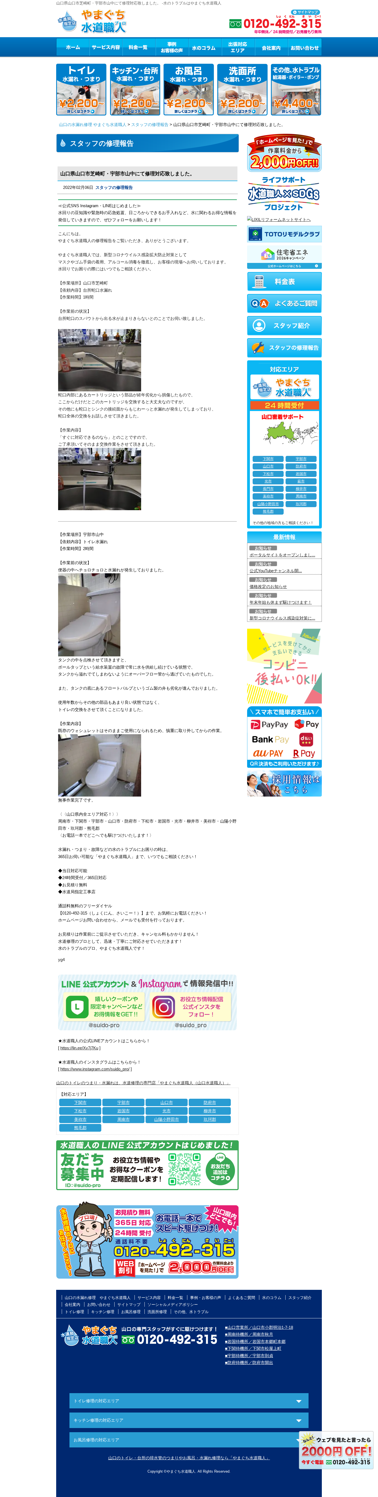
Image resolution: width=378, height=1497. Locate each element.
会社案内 (271, 47)
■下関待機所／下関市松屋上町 (253, 1348)
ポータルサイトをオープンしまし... (282, 555)
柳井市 (210, 1110)
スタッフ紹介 (300, 1297)
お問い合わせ (305, 47)
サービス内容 (105, 47)
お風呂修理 (131, 1311)
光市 (166, 1110)
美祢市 (80, 1119)
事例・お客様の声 (172, 47)
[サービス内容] (95, 47)
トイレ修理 (74, 1311)
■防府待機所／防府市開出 (249, 1362)
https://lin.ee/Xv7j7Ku (79, 1048)
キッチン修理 (102, 1311)
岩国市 (123, 1110)
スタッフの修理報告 (150, 124)
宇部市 (123, 1102)
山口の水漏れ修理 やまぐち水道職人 (92, 124)
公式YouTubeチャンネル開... (276, 570)
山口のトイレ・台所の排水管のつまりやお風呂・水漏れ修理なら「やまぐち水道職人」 (189, 1457)
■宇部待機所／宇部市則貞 (249, 1355)
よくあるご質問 (241, 1297)
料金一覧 (139, 47)
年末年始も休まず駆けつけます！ (281, 602)
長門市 (268, 489)
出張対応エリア (238, 47)
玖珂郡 (210, 1119)
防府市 (210, 1102)
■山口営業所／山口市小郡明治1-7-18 (259, 1327)
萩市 (301, 481)
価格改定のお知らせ (268, 586)
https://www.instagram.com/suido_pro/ (95, 1069)
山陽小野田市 (166, 1119)
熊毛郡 (80, 1127)
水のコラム (205, 47)
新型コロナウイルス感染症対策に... (282, 618)
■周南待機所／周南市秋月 (249, 1334)
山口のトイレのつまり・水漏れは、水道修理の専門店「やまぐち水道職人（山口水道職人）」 (143, 1082)
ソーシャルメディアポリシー (172, 1304)
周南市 (123, 1119)
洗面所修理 (157, 1311)
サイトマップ (129, 1304)
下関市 (80, 1102)
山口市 (166, 1102)
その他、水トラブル (191, 1311)
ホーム (72, 47)
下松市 (80, 1110)
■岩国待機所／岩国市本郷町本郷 (255, 1341)
